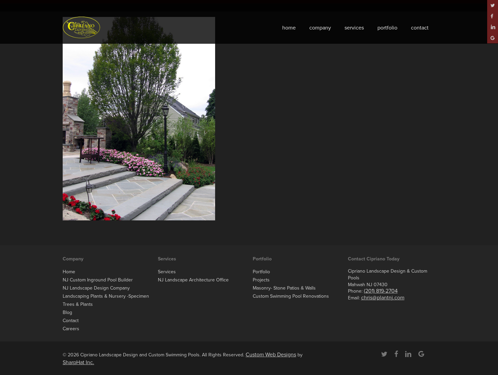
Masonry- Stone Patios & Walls (284, 288)
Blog (67, 312)
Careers (71, 329)
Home (69, 272)
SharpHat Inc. (78, 362)
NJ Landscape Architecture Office (193, 280)
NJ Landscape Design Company (96, 288)
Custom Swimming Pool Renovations (291, 296)
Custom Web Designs (271, 354)
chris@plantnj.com (382, 297)
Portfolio (261, 272)
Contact (71, 320)
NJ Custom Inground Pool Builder (98, 280)
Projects (261, 280)
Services (167, 272)
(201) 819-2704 (381, 291)
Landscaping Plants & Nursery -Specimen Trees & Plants (106, 300)
